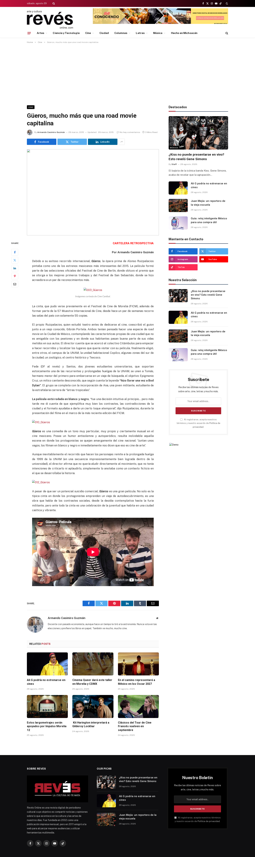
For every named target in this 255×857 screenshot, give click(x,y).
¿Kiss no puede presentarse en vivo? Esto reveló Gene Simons (196, 156)
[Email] (14, 284)
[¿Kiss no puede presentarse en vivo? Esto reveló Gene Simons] (198, 133)
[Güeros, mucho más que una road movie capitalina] (93, 192)
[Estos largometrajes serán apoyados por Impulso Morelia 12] (47, 706)
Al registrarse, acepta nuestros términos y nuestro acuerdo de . (198, 423)
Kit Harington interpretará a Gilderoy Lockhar (90, 724)
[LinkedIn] (14, 268)
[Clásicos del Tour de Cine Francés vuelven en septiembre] (138, 706)
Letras (140, 33)
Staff (174, 164)
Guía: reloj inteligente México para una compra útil (209, 220)
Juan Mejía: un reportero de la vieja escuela (208, 202)
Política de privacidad (209, 821)
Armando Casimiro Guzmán (51, 132)
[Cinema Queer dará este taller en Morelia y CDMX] (92, 663)
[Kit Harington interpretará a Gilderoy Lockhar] (92, 706)
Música (157, 33)
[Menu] (29, 33)
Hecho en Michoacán (184, 33)
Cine (88, 33)
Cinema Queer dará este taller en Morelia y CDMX (92, 681)
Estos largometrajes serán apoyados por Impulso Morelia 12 (46, 726)
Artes (40, 33)
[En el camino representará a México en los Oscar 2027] (138, 663)
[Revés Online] (50, 19)
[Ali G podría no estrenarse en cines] (47, 663)
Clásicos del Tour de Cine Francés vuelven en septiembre (134, 726)
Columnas (121, 33)
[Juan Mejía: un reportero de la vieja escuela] (178, 205)
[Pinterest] (14, 276)
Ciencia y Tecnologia (66, 33)
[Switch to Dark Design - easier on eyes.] (226, 3)
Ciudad (104, 33)
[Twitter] (14, 260)
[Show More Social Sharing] (121, 142)
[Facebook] (14, 252)
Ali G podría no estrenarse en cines (46, 681)
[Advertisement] (127, 74)
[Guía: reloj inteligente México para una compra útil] (178, 223)
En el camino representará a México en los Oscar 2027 (136, 681)
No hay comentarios (130, 132)
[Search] (53, 3)
